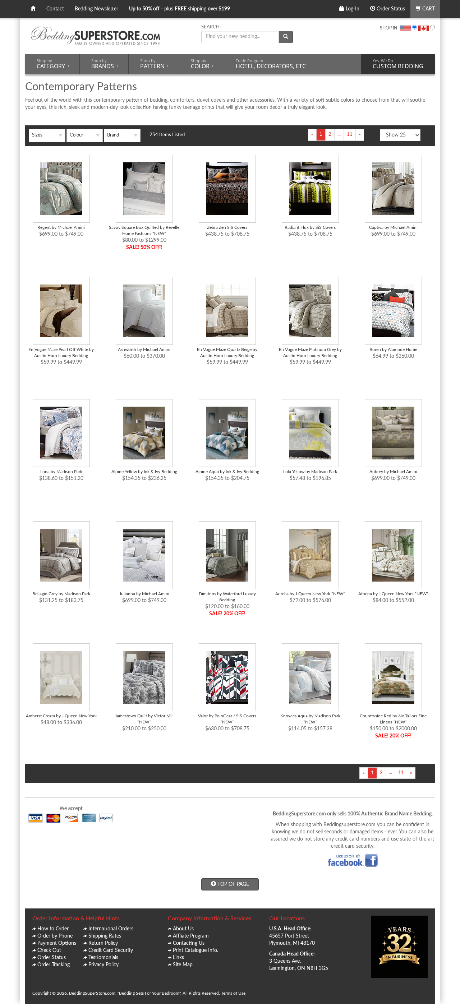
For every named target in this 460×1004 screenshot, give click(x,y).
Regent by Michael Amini (61, 227)
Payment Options (56, 943)
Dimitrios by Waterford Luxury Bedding (227, 597)
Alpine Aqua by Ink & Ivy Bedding (227, 471)
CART (428, 8)
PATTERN (154, 64)
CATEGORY (53, 64)
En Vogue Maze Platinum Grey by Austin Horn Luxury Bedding (310, 352)
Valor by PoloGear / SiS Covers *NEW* (227, 719)
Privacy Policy (103, 964)
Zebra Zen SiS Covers (227, 227)
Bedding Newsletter (96, 8)
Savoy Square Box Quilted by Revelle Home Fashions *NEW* (144, 230)
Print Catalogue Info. (195, 950)
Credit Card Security (110, 950)
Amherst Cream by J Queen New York (61, 716)
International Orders (110, 928)
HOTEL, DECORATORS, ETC (271, 64)
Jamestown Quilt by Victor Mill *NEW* (144, 719)
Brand (113, 135)
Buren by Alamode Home (393, 349)
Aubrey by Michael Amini (393, 471)
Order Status (390, 8)
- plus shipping (179, 8)
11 (350, 134)
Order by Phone (55, 936)
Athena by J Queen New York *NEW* (393, 594)
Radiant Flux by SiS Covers (310, 227)
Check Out (49, 950)
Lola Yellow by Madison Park (310, 471)
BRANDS (105, 64)
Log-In (351, 8)
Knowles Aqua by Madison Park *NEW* (310, 719)
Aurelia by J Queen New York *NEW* (310, 594)
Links (178, 957)
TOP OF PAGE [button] (232, 884)
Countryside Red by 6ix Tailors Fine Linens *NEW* (393, 719)
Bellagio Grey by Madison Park (61, 594)
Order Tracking (53, 964)
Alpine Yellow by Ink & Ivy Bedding (144, 471)
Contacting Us (188, 943)
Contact (55, 8)
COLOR (202, 64)
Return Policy (103, 943)
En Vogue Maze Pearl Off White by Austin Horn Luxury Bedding (61, 352)
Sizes (37, 135)
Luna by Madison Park (61, 471)
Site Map (183, 964)
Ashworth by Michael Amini (144, 349)
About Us (183, 928)
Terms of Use (233, 993)
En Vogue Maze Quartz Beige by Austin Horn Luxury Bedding (227, 352)
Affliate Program (191, 936)
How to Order (53, 928)
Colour (76, 135)
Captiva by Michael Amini (393, 227)
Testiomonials (103, 957)
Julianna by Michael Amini (144, 594)
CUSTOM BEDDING (398, 64)
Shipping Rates (104, 936)
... (339, 134)
